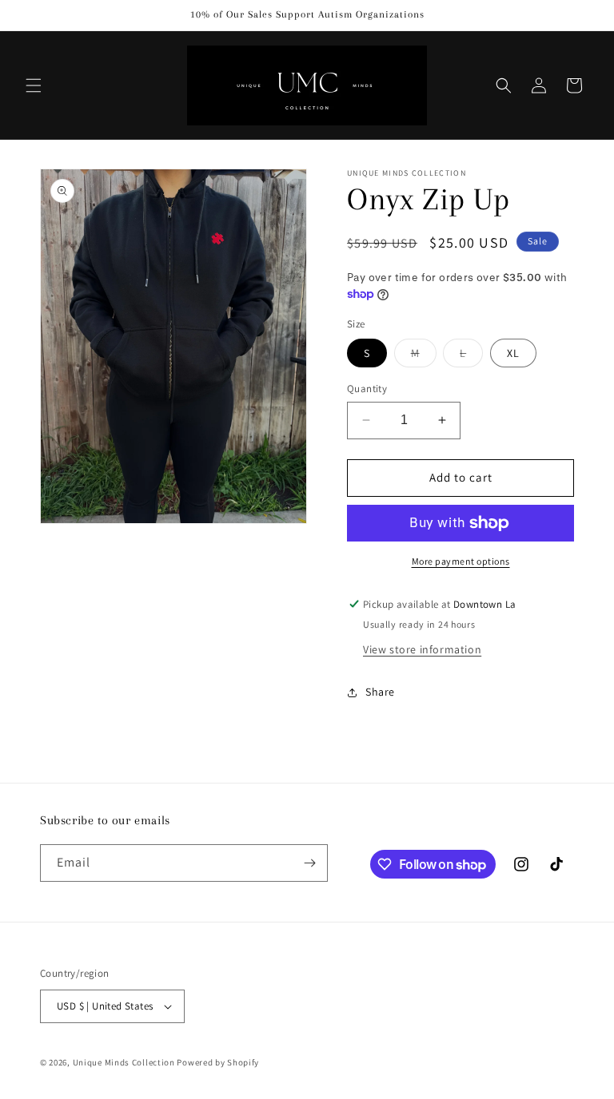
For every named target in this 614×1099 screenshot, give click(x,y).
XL (513, 353)
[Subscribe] (309, 863)
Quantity (367, 388)
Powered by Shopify (218, 1062)
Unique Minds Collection (124, 1062)
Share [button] (380, 691)
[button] (33, 85)
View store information (422, 649)
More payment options (461, 561)
